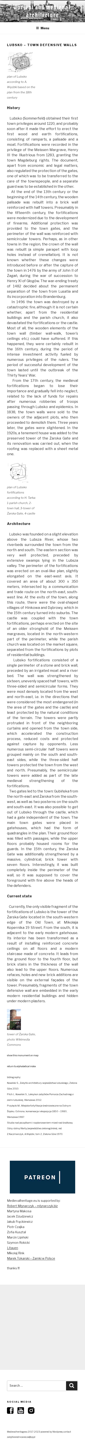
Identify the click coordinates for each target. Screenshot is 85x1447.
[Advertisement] (42, 1327)
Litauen (12, 1248)
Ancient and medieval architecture (42, 11)
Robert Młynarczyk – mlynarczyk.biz (32, 1206)
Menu (45, 28)
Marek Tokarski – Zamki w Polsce (31, 1258)
